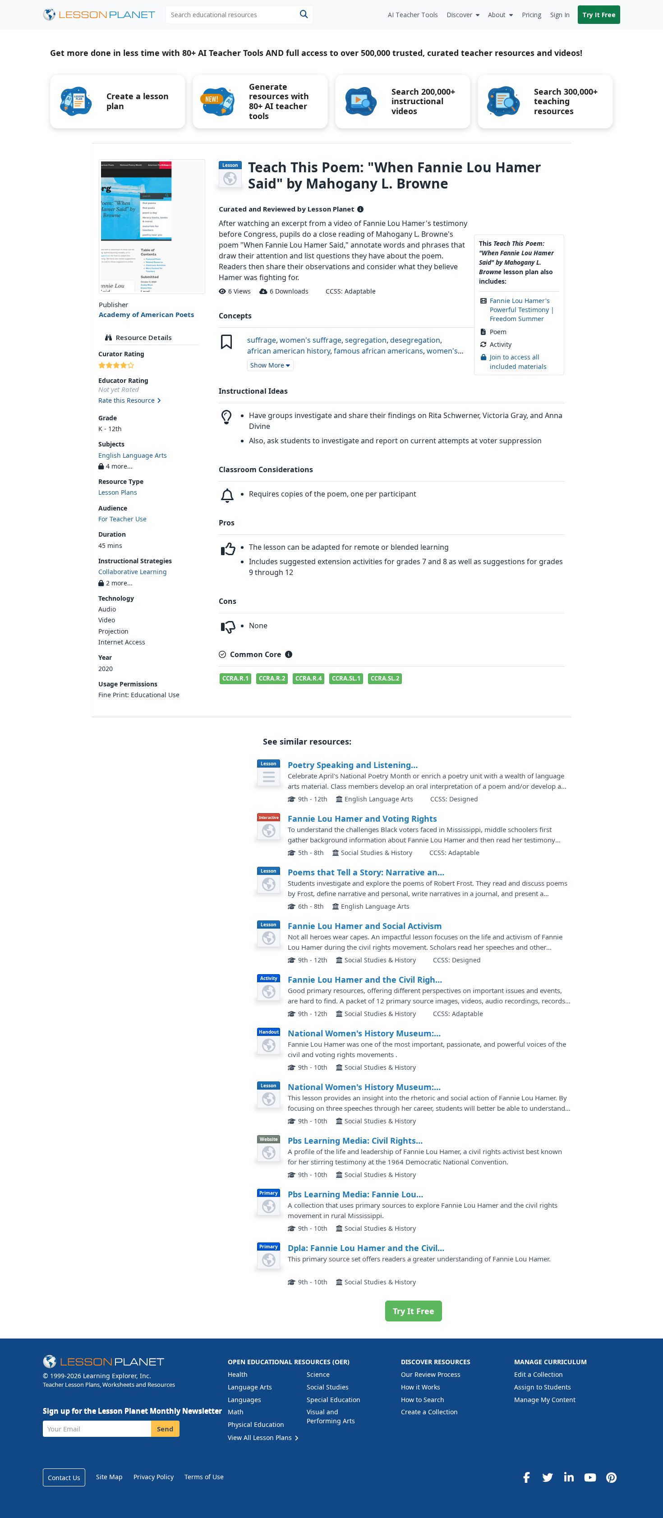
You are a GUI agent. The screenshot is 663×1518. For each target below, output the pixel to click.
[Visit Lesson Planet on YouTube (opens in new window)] (590, 1477)
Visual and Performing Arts (331, 1416)
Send (165, 1428)
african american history (288, 351)
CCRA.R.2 (272, 678)
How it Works (420, 1387)
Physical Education (256, 1424)
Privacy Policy (154, 1476)
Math (236, 1412)
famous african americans (378, 351)
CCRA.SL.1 (346, 678)
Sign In (560, 14)
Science (318, 1374)
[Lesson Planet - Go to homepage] (104, 14)
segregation (366, 340)
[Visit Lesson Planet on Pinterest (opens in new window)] (611, 1477)
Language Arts (250, 1387)
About (497, 14)
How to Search (422, 1399)
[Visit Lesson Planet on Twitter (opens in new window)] (548, 1477)
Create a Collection (429, 1412)
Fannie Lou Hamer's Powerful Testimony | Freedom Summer (522, 309)
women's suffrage (310, 340)
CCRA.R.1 (235, 678)
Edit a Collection (538, 1374)
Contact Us (64, 1477)
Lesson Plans (117, 492)
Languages (244, 1399)
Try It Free (599, 14)
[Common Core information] (288, 654)
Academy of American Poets (146, 314)
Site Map (109, 1476)
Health (238, 1374)
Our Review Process (430, 1374)
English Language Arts (132, 455)
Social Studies (328, 1387)
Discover (459, 14)
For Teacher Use (122, 519)
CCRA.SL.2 (385, 678)
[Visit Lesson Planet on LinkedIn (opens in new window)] (569, 1477)
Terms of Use (204, 1476)
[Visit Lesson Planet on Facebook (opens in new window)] (526, 1477)
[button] (151, 401)
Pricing (531, 14)
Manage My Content (545, 1399)
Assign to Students (542, 1387)
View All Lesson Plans (261, 1437)
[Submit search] (303, 14)
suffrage (261, 340)
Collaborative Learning (132, 571)
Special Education (333, 1399)
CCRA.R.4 (308, 678)
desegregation (415, 340)
